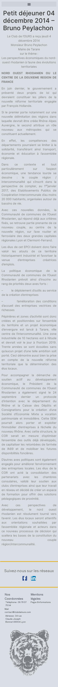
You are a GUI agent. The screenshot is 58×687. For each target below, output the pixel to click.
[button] (29, 4)
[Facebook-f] (24, 578)
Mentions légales (37, 596)
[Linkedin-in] (33, 578)
